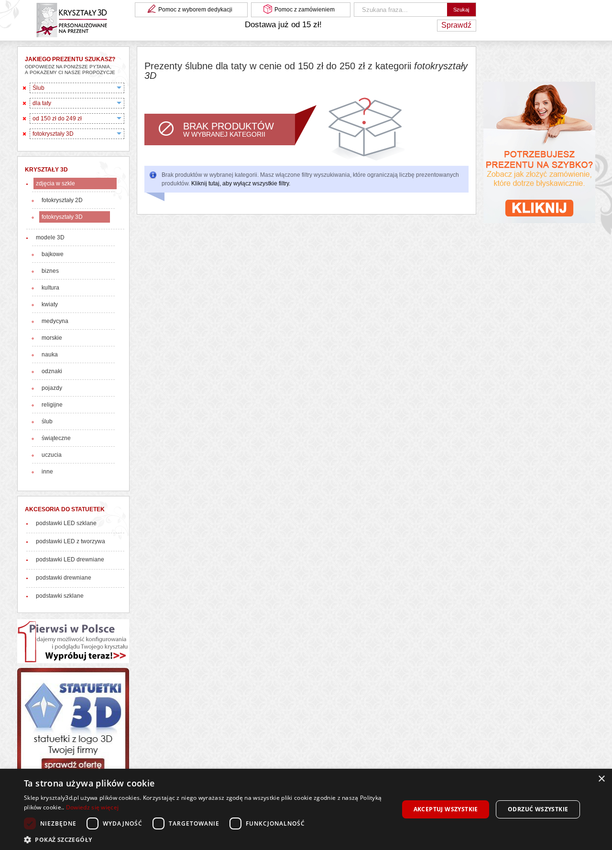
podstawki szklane (60, 595)
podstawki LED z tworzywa (70, 541)
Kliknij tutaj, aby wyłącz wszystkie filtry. (240, 183)
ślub (47, 421)
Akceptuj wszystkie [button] (446, 809)
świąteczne (56, 438)
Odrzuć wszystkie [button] (538, 809)
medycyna (55, 321)
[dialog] (306, 809)
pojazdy (52, 388)
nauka (50, 354)
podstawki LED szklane (66, 523)
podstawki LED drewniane (70, 559)
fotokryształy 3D (62, 217)
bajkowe (53, 254)
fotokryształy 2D (62, 200)
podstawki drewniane (63, 577)
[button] (206, 839)
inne (47, 471)
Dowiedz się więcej (92, 807)
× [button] (601, 779)
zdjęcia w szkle (55, 183)
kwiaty (50, 304)
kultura (50, 287)
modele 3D (50, 237)
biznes (50, 271)
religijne (52, 404)
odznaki (52, 371)
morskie (52, 337)
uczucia (52, 455)
